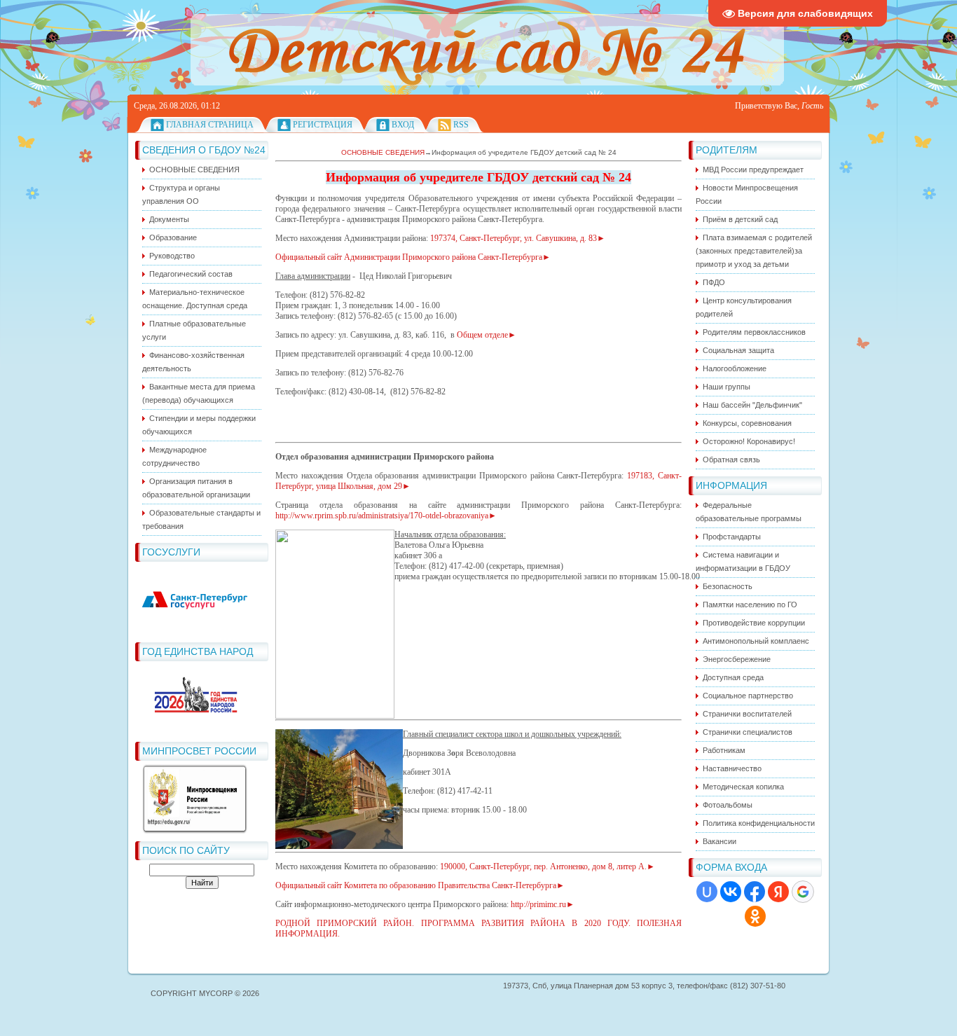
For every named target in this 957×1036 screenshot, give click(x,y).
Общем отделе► (486, 335)
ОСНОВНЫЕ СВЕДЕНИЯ (383, 152)
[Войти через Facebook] (754, 891)
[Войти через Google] (803, 891)
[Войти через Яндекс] (778, 891)
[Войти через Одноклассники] (755, 916)
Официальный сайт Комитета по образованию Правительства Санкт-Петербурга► (420, 885)
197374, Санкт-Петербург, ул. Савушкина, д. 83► (517, 238)
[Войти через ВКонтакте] (730, 891)
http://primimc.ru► (542, 904)
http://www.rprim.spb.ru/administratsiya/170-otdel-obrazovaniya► (386, 515)
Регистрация (322, 125)
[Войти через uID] (706, 891)
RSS (461, 125)
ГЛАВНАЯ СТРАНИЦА (210, 125)
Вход (403, 125)
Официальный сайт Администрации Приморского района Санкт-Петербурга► (414, 257)
